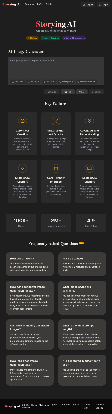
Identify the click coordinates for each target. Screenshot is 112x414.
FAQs (40, 4)
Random (68, 92)
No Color (50, 81)
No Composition (87, 81)
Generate (96, 92)
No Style (35, 81)
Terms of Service (100, 406)
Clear (81, 92)
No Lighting (67, 81)
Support (53, 404)
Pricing (49, 4)
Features (29, 4)
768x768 (19, 81)
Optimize (52, 92)
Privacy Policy (86, 406)
